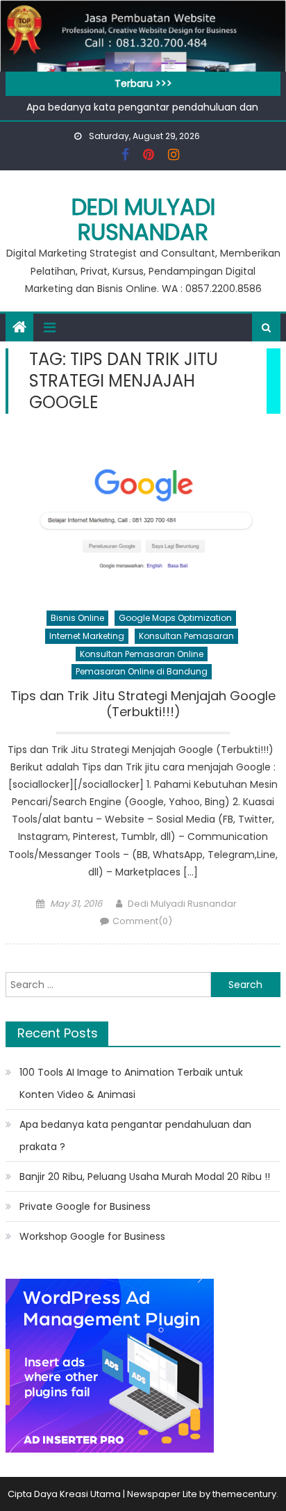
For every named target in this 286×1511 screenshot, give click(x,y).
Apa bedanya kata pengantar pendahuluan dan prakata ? (135, 1135)
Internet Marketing (86, 636)
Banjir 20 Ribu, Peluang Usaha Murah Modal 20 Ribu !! (144, 1176)
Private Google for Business (85, 1206)
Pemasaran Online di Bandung (142, 671)
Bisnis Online (77, 618)
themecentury (244, 1494)
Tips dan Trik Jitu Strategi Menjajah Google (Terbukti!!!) (143, 704)
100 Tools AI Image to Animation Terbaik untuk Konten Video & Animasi (131, 1083)
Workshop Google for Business (92, 1236)
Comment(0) (142, 921)
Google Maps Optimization (175, 618)
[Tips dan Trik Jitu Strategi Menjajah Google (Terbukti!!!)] (143, 515)
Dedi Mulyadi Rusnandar (143, 219)
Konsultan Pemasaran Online (141, 654)
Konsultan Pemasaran (186, 636)
